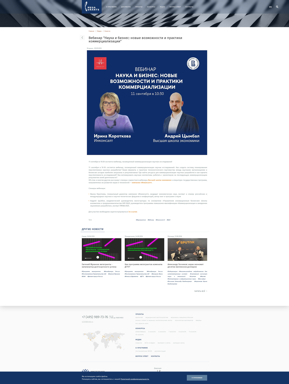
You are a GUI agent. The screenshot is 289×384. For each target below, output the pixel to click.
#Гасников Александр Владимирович (180, 281)
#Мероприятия (141, 220)
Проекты (138, 7)
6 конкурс (162, 332)
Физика (198, 320)
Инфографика (140, 332)
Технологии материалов (184, 320)
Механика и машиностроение (182, 317)
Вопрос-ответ (175, 7)
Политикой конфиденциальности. (135, 379)
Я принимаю (197, 377)
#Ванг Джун (202, 279)
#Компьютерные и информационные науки (182, 279)
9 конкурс (192, 332)
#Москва (203, 276)
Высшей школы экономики (159, 180)
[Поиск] (277, 7)
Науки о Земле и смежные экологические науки (153, 320)
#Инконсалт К (160, 220)
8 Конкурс (182, 332)
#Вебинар (151, 220)
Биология (139, 317)
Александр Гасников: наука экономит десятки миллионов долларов (186, 265)
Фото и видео (150, 343)
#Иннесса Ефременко (131, 276)
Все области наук (141, 323)
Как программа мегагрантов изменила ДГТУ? (143, 265)
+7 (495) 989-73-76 (95, 316)
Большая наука (178, 343)
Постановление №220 (143, 351)
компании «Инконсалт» (142, 182)
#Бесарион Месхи (157, 274)
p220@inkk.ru (87, 321)
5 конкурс (152, 332)
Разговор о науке (164, 343)
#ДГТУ (142, 276)
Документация (160, 351)
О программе (111, 7)
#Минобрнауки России (112, 271)
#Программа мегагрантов (91, 271)
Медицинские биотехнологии (157, 317)
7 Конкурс (172, 332)
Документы (126, 7)
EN (270, 6)
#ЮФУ (84, 276)
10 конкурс (139, 334)
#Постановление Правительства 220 (94, 274)
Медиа (162, 7)
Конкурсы (151, 7)
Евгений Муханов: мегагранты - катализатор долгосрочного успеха (99, 265)
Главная (91, 31)
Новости (107, 31)
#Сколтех (193, 276)
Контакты (189, 7)
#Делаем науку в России (95, 276)
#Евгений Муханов (114, 274)
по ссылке (132, 211)
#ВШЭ (168, 220)
